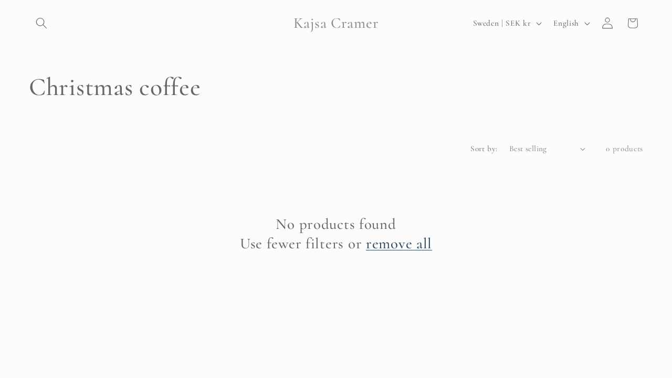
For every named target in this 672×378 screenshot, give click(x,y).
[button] (41, 23)
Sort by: (484, 148)
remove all (399, 243)
